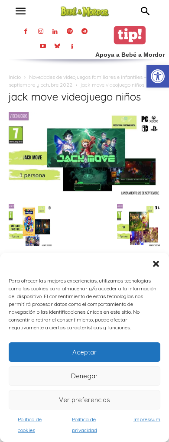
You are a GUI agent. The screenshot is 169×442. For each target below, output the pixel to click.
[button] (156, 264)
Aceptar (84, 352)
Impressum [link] (146, 419)
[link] (157, 76)
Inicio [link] (15, 77)
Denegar (84, 376)
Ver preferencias (84, 400)
